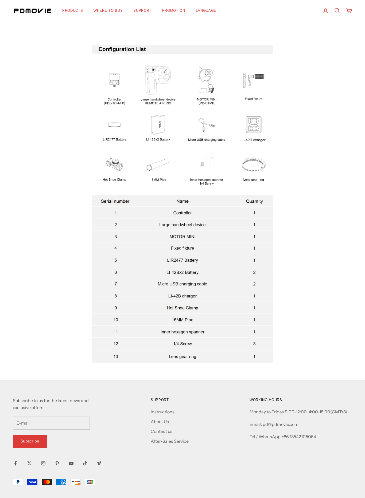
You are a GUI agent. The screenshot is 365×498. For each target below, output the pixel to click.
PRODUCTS (72, 11)
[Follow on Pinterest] (57, 463)
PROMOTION (173, 11)
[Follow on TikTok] (85, 463)
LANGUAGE (206, 11)
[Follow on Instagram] (43, 463)
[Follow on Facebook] (15, 463)
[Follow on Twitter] (29, 463)
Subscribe (30, 441)
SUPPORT (142, 11)
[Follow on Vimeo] (99, 463)
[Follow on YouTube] (71, 463)
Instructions (162, 411)
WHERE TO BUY (108, 11)
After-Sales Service (170, 441)
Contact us (161, 431)
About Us (160, 421)
